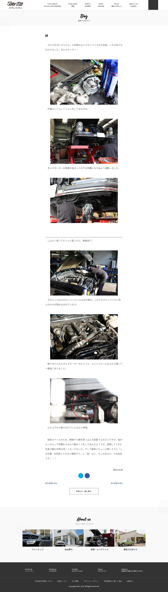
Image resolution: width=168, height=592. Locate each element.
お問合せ (130, 581)
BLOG (116, 5)
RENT (101, 5)
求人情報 (75, 581)
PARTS (88, 5)
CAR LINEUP (52, 5)
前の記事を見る (51, 483)
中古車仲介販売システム (44, 581)
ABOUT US (133, 5)
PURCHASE (72, 5)
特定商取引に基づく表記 (113, 581)
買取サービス (62, 581)
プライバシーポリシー (91, 581)
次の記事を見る (117, 483)
